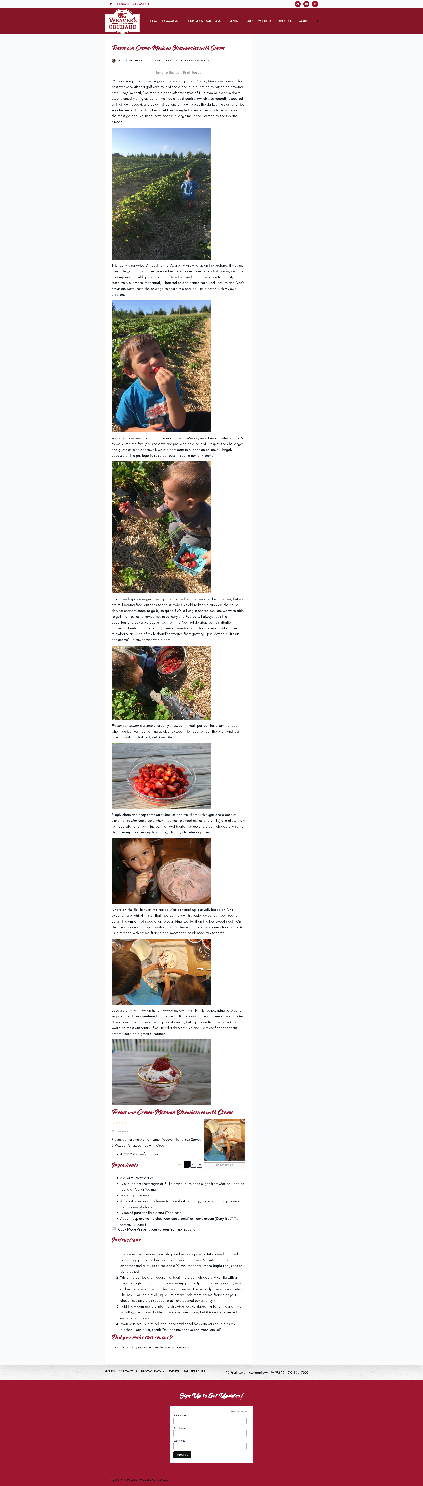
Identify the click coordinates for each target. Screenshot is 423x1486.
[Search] (317, 21)
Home (154, 21)
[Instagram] (306, 4)
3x (199, 1164)
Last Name (179, 1440)
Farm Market (171, 21)
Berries (169, 60)
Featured (179, 60)
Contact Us (128, 1371)
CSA (218, 21)
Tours (249, 21)
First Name (179, 1428)
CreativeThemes (160, 1480)
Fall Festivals (194, 1371)
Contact (123, 4)
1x (186, 1164)
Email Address (182, 1415)
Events (233, 21)
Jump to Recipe (167, 72)
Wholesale (266, 21)
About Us (285, 21)
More (303, 21)
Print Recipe (192, 72)
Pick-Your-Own (199, 21)
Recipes (207, 60)
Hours (109, 4)
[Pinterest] (315, 4)
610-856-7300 (141, 4)
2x (193, 1164)
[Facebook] (298, 4)
